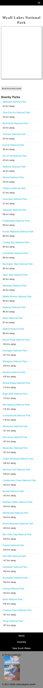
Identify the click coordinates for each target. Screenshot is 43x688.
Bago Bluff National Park (15, 393)
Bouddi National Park (13, 491)
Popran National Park (13, 545)
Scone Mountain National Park (18, 523)
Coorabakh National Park (15, 253)
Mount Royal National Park (16, 339)
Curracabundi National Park (16, 415)
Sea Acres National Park (15, 437)
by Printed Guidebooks (11, 654)
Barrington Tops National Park (18, 263)
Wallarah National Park (14, 307)
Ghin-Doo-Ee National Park (16, 112)
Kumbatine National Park (15, 577)
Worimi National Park (13, 177)
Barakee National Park (14, 372)
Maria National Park (12, 599)
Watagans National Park (15, 361)
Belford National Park (13, 328)
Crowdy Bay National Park (16, 242)
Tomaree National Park (14, 134)
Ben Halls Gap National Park (17, 534)
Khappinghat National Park (16, 220)
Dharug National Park (13, 588)
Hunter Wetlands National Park (18, 231)
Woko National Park (13, 317)
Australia (21, 641)
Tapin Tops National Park (15, 274)
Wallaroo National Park (14, 166)
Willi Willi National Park (14, 556)
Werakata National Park (14, 285)
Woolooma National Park (15, 426)
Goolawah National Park (15, 566)
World (21, 635)
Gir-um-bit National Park (15, 155)
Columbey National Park (15, 199)
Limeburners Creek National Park (19, 480)
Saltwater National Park (14, 209)
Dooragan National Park (15, 350)
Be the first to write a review (11, 88)
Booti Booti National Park (15, 123)
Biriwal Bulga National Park (16, 382)
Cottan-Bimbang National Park (18, 458)
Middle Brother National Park (17, 296)
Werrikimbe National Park (15, 512)
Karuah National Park (13, 144)
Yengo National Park (13, 620)
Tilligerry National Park (14, 188)
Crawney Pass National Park (17, 610)
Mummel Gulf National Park (16, 469)
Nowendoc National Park (15, 447)
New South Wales (22, 648)
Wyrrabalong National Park (16, 404)
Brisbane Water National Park (17, 501)
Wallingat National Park (14, 101)
